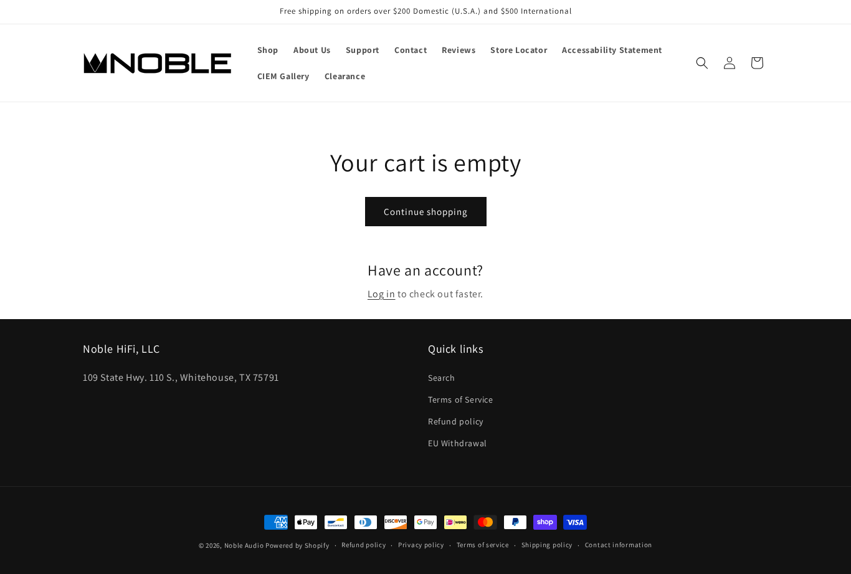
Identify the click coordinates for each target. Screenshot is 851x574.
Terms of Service (460, 399)
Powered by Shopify (297, 545)
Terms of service (483, 544)
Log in (382, 293)
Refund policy (455, 421)
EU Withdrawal (457, 443)
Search (441, 377)
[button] (702, 63)
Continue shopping (426, 212)
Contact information (618, 544)
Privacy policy (421, 544)
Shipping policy (547, 544)
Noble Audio (244, 545)
